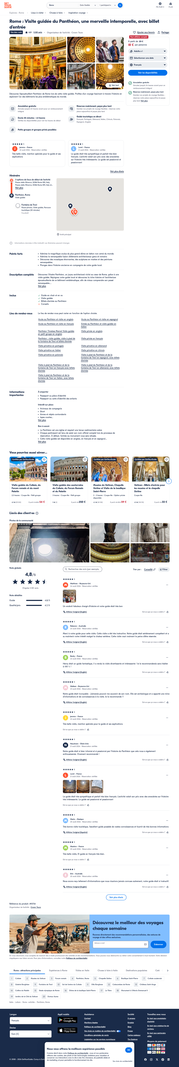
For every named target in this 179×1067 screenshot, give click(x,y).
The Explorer (133, 1039)
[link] (28, 481)
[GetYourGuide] (8, 5)
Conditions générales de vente (96, 1035)
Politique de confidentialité (76, 958)
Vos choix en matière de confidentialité (100, 1031)
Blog (129, 1027)
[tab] (27, 970)
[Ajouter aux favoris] (44, 459)
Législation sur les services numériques (99, 1039)
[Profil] (171, 4)
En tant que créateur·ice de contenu (158, 1027)
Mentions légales (91, 1023)
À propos (131, 1018)
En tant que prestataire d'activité (156, 1020)
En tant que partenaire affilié (156, 1034)
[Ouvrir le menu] (167, 585)
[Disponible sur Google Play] (67, 1020)
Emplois (131, 1023)
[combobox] (150, 569)
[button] (33, 32)
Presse (130, 1031)
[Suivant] (169, 481)
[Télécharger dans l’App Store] (67, 1030)
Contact (87, 1018)
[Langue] (160, 4)
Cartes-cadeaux (134, 1035)
